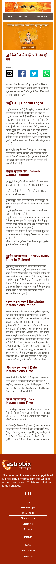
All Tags (23, 17)
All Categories (40, 17)
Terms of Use (28, 518)
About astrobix (28, 550)
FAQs (28, 545)
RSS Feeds (28, 513)
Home (10, 17)
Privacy (28, 529)
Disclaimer (28, 523)
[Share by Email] (9, 73)
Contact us (28, 556)
